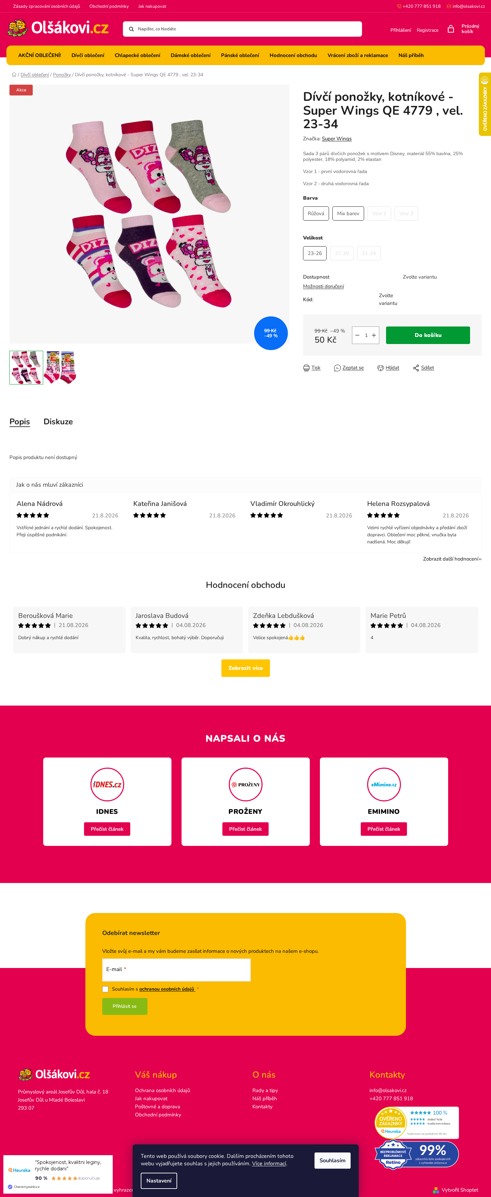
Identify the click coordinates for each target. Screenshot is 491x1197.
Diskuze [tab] (58, 421)
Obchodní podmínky (109, 6)
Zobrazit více (245, 668)
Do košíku (428, 335)
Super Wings (337, 138)
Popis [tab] (19, 421)
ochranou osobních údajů (167, 989)
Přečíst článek (107, 829)
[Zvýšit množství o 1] (374, 335)
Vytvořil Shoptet (460, 1190)
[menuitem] (39, 55)
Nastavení (158, 1181)
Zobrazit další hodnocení (450, 558)
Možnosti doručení (323, 286)
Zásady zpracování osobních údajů (46, 6)
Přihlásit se (125, 1006)
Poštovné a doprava (157, 1106)
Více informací (269, 1163)
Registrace (427, 30)
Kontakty (262, 1106)
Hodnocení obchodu (245, 585)
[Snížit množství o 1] (357, 335)
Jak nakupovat (152, 6)
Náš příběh (264, 1098)
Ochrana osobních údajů (162, 1090)
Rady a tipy (265, 1090)
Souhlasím (333, 1160)
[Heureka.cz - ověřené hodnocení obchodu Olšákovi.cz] (421, 1123)
